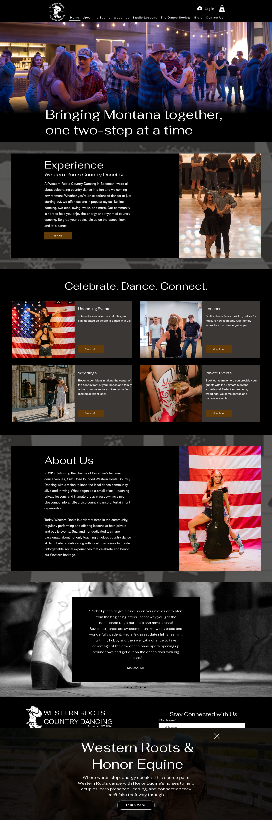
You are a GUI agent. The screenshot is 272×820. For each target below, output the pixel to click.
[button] (216, 736)
